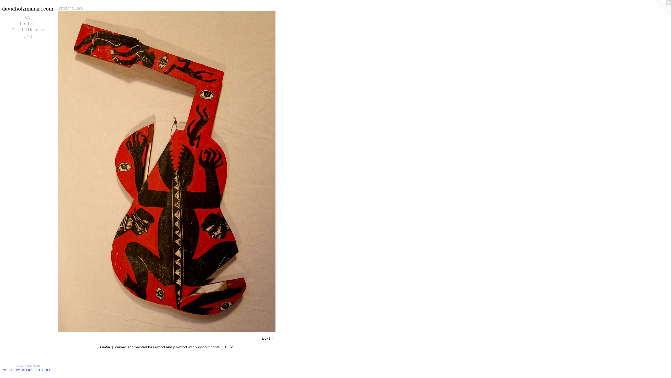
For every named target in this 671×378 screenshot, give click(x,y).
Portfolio (28, 23)
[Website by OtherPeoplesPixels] (660, 10)
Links (28, 35)
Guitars (77, 8)
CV (28, 16)
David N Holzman (28, 29)
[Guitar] (166, 171)
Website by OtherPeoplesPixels (27, 370)
